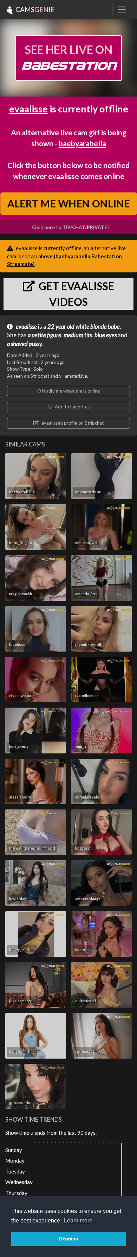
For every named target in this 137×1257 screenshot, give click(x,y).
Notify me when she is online (70, 391)
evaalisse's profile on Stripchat (72, 423)
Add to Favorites (72, 406)
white (82, 326)
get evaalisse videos (75, 293)
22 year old (60, 326)
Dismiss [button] (68, 1238)
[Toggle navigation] (121, 9)
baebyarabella (82, 143)
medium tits (78, 335)
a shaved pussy (24, 343)
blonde (98, 326)
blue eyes (105, 335)
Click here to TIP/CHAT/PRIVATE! (70, 227)
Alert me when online (68, 203)
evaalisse (28, 109)
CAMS (34, 9)
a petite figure (44, 335)
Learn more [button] (78, 1221)
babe (114, 326)
